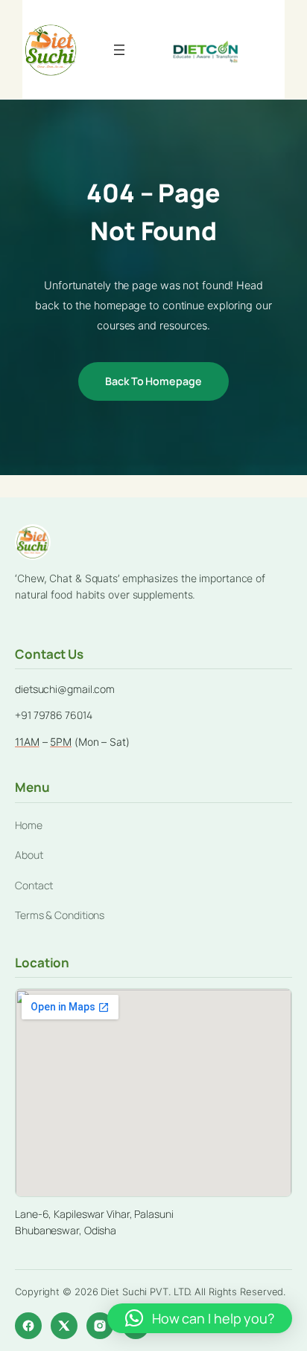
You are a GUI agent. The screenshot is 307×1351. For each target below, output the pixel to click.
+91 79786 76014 (53, 715)
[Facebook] (28, 1325)
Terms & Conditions (59, 915)
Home (28, 825)
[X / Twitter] (64, 1325)
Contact (34, 885)
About (29, 855)
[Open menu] (119, 50)
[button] (199, 1318)
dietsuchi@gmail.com (65, 689)
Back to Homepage (153, 381)
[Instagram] (99, 1325)
